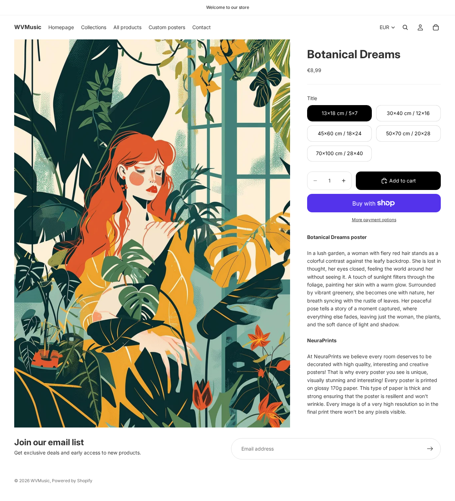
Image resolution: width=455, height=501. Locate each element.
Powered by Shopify (72, 480)
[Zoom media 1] (152, 233)
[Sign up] (430, 448)
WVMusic (40, 480)
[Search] (405, 27)
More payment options (374, 219)
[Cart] (436, 27)
